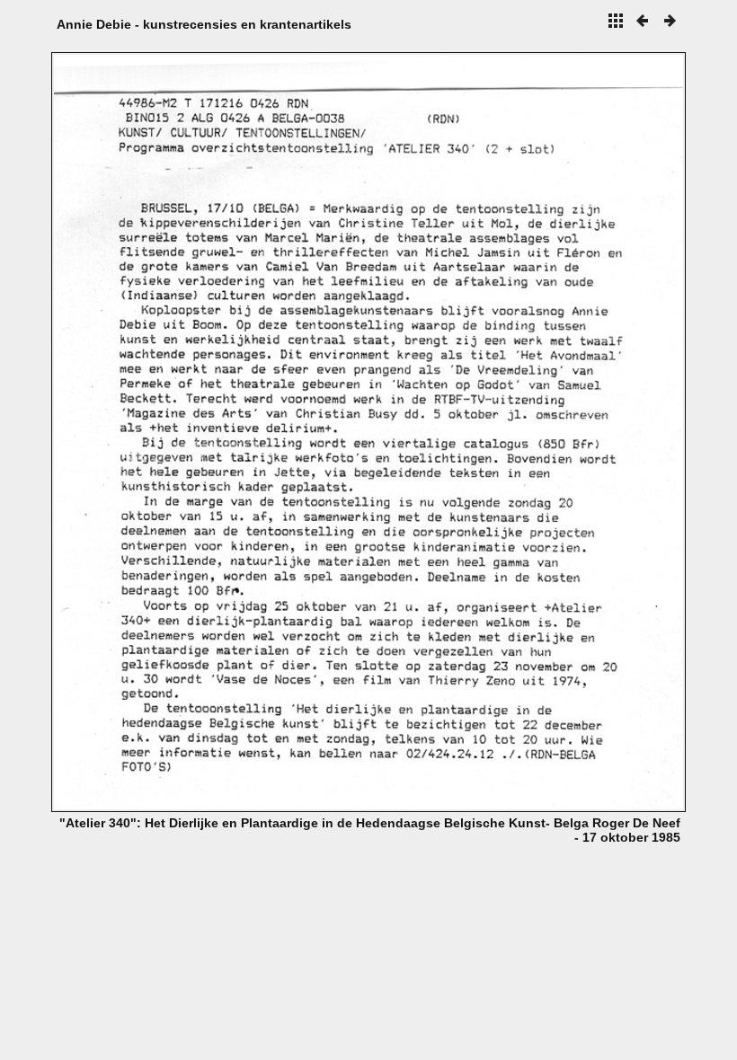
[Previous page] (179, 432)
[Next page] (495, 432)
